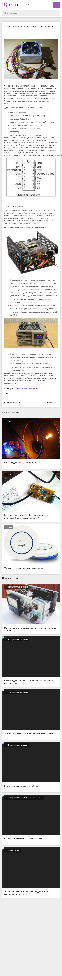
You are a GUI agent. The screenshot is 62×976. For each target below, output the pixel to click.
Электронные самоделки (26, 388)
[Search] (57, 13)
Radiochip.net (19, 5)
